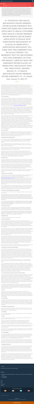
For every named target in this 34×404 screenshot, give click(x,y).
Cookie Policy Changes (14, 368)
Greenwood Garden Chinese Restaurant (7, 1)
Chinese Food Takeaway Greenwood (4, 395)
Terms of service (7, 368)
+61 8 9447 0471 (4, 377)
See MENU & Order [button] (17, 402)
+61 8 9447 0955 (4, 376)
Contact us (2, 385)
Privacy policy (3, 368)
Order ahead (3, 384)
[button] (32, 1)
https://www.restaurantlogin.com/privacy (20, 105)
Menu (1, 382)
